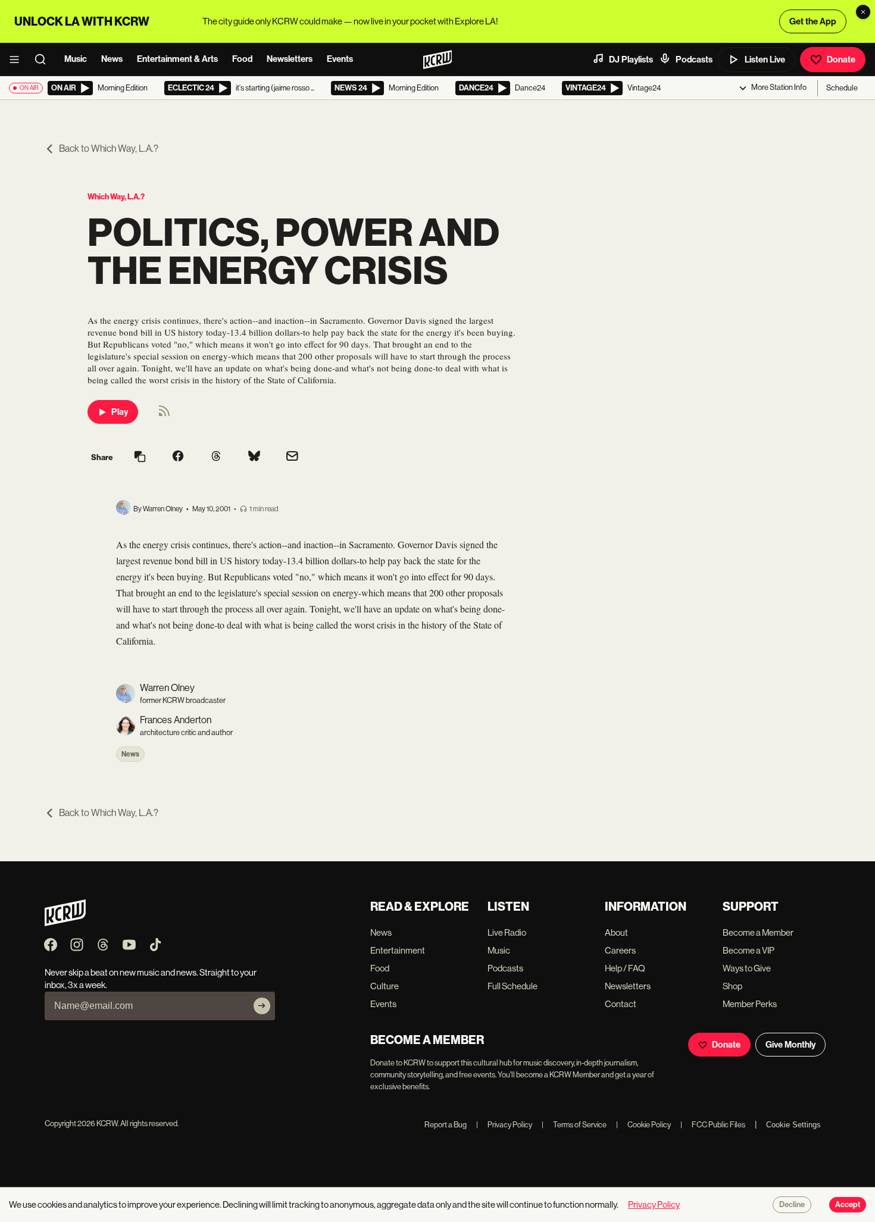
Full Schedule (513, 986)
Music (75, 59)
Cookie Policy (643, 1124)
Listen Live (765, 59)
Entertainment (397, 950)
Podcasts (694, 59)
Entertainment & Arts (177, 59)
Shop (732, 986)
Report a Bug (445, 1124)
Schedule (842, 87)
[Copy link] (140, 457)
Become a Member (758, 932)
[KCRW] (65, 923)
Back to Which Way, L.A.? (108, 148)
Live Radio (507, 932)
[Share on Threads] (216, 457)
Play (119, 412)
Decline (792, 1205)
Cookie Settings (793, 1124)
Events (340, 59)
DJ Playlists (631, 59)
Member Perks (750, 1004)
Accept (847, 1205)
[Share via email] (292, 457)
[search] (44, 59)
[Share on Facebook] (178, 457)
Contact (620, 1004)
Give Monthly (790, 1044)
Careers (620, 950)
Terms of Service (574, 1124)
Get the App (812, 21)
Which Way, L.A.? (116, 196)
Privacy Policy (504, 1124)
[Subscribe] (262, 1006)
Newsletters (289, 59)
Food (242, 59)
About (616, 932)
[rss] (164, 414)
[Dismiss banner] (863, 12)
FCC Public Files (712, 1124)
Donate (841, 59)
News (112, 59)
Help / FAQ (625, 968)
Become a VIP (748, 950)
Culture (384, 986)
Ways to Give (747, 968)
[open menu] (18, 59)
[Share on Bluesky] (254, 457)
